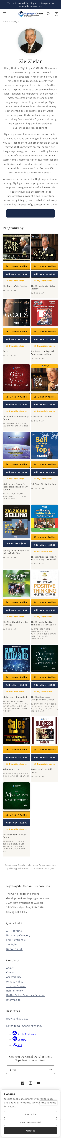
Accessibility (13, 977)
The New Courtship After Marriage (15, 623)
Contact (11, 972)
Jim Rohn (12, 944)
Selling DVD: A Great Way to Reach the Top (16, 551)
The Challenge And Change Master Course (42, 698)
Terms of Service (16, 986)
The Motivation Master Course (14, 835)
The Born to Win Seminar (16, 286)
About (9, 968)
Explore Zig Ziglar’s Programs (30, 213)
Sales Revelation (11, 769)
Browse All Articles (17, 1018)
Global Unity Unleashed (15, 697)
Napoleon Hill (14, 949)
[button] (4, 14)
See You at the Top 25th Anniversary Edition (42, 352)
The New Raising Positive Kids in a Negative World (44, 558)
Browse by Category (18, 935)
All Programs (14, 930)
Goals (5, 351)
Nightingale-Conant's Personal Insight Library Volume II (15, 487)
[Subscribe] (51, 1069)
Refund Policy (14, 990)
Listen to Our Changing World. (24, 1025)
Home (5, 21)
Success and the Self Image (41, 770)
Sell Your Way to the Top (43, 484)
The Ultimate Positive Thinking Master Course (43, 623)
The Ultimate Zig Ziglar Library (43, 287)
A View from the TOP (41, 416)
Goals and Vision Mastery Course (16, 417)
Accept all (31, 1130)
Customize (30, 1114)
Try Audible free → (18, 280)
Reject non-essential (30, 1122)
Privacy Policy (14, 981)
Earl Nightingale (16, 940)
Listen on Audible (19, 266)
